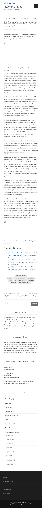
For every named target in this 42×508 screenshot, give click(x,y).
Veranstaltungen (13, 19)
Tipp (6, 428)
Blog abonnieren (8, 481)
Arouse (29, 505)
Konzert (8, 443)
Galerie (7, 407)
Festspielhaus (20, 278)
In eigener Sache (10, 415)
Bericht (8, 435)
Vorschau (24, 19)
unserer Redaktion (11, 30)
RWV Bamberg (13, 7)
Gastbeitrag (8, 411)
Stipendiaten (9, 424)
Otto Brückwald (20, 280)
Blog (6, 403)
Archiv (5, 477)
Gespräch (9, 439)
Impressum (6, 493)
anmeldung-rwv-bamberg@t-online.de (16, 383)
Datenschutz (7, 489)
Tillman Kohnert (24, 283)
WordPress (21, 505)
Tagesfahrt (9, 452)
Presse (7, 419)
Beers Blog (8, 399)
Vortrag (32, 19)
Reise (7, 447)
